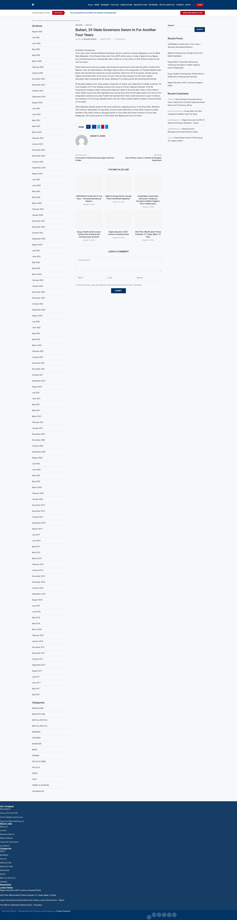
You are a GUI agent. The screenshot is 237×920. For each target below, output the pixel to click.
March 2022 (37, 345)
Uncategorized (38, 791)
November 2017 (38, 653)
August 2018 (37, 600)
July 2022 (36, 322)
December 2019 (38, 505)
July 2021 (36, 393)
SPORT (188, 5)
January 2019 (37, 570)
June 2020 (36, 470)
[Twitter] (177, 13)
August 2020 (37, 458)
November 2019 (38, 511)
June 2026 (36, 43)
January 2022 (37, 357)
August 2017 (37, 671)
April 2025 (36, 126)
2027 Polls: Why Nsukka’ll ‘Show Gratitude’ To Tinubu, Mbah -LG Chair (148, 234)
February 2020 (38, 493)
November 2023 (38, 227)
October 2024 (37, 162)
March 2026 (37, 61)
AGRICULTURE (126, 5)
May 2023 (36, 262)
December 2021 (38, 363)
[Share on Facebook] (94, 127)
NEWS (96, 5)
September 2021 (38, 381)
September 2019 (38, 523)
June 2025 (36, 114)
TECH (34, 779)
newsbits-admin (90, 39)
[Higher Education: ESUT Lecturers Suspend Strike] (118, 219)
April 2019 (36, 552)
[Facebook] (175, 13)
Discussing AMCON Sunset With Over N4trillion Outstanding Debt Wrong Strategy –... (99, 13)
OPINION (179, 5)
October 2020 (37, 446)
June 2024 (36, 185)
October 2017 (37, 659)
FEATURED (36, 738)
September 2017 (38, 665)
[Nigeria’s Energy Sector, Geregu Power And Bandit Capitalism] (118, 184)
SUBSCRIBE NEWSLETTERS (192, 13)
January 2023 (37, 286)
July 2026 (36, 37)
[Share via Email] (106, 127)
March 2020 (37, 487)
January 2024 (37, 215)
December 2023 (38, 221)
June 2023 (36, 256)
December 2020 (38, 434)
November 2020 (38, 440)
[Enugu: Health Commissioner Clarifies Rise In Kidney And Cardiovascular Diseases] (88, 219)
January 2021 (37, 428)
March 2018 (37, 629)
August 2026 (37, 31)
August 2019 (37, 529)
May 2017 (36, 689)
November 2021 (38, 369)
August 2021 (37, 387)
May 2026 (36, 49)
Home (90, 5)
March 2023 (37, 274)
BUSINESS (105, 5)
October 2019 (37, 517)
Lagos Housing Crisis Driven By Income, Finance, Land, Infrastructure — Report (32, 900)
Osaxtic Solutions (63, 911)
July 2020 (36, 464)
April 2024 (36, 197)
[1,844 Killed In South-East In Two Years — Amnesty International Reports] (88, 184)
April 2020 (36, 481)
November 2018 (38, 582)
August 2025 (37, 102)
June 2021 (36, 398)
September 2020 (38, 452)
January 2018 (37, 641)
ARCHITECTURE (140, 5)
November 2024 (38, 156)
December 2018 (38, 576)
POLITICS (115, 5)
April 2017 (36, 694)
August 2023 (37, 245)
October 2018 (37, 588)
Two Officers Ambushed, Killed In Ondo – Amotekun (21, 905)
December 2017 (38, 647)
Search (171, 25)
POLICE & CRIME (39, 761)
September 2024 (38, 168)
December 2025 (38, 79)
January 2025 (37, 144)
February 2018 (38, 635)
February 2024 (38, 209)
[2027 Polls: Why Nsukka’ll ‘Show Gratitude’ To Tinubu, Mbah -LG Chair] (148, 219)
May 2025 (36, 120)
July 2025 (36, 108)
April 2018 (36, 623)
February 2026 (38, 67)
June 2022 (36, 327)
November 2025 (38, 85)
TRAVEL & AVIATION (40, 785)
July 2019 (36, 535)
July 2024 (36, 179)
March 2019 (37, 558)
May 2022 (36, 333)
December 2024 (38, 150)
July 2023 (36, 250)
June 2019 (36, 541)
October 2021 (37, 375)
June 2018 (36, 612)
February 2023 (38, 280)
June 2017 (36, 683)
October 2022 (37, 304)
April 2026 (36, 55)
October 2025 (37, 91)
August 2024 (37, 174)
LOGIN (200, 5)
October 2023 (37, 233)
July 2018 (36, 606)
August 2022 (37, 316)
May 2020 (36, 475)
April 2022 (36, 339)
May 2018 (36, 617)
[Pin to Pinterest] (102, 127)
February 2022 (38, 351)
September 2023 (38, 239)
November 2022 (38, 298)
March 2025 (37, 132)
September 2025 (38, 97)
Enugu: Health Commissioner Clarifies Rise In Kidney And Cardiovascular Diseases (89, 234)
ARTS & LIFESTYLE (167, 5)
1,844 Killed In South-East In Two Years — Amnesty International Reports (89, 198)
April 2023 (36, 268)
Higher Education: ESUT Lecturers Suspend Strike (20, 890)
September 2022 (38, 310)
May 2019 (36, 546)
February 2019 (38, 564)
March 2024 (37, 203)
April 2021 (36, 410)
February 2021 (38, 422)
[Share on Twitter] (98, 127)
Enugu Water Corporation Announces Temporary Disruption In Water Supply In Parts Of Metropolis (184, 65)
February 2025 (38, 138)
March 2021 (37, 416)
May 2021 (36, 404)
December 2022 (38, 292)
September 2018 (38, 594)
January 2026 (37, 73)
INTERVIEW (153, 5)
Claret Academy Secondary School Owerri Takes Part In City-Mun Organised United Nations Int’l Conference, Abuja (186, 102)
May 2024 (36, 191)
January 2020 (37, 499)
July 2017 (36, 677)
